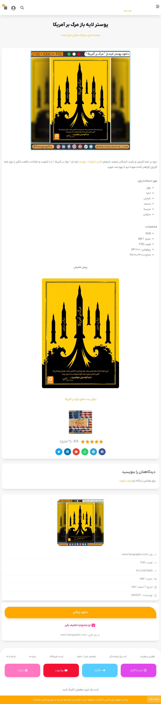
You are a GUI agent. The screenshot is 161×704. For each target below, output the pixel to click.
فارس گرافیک (95, 162)
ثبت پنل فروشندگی (118, 656)
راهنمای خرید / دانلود (86, 656)
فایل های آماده (69, 35)
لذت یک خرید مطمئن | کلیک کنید (80, 689)
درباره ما (32, 656)
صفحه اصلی (93, 35)
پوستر (82, 162)
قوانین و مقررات (147, 656)
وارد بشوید (125, 481)
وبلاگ (82, 35)
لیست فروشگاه (56, 656)
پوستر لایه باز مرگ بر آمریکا (80, 24)
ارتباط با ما (11, 656)
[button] (22, 7)
